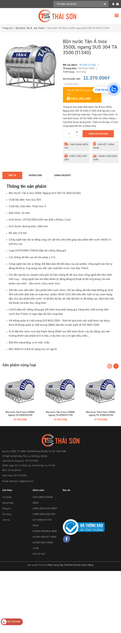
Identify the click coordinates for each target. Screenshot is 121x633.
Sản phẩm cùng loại (19, 365)
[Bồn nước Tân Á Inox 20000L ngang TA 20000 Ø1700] (60, 389)
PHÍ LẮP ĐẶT (39, 554)
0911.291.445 (80, 98)
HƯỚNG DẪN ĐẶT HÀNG (45, 537)
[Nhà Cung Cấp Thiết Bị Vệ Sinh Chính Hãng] (60, 16)
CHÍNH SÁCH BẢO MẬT (44, 514)
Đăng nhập (7, 503)
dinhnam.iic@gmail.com (21, 481)
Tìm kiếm (7, 497)
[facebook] (67, 539)
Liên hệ (6, 520)
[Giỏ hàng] (116, 4)
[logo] (60, 440)
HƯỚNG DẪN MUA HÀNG (45, 531)
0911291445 (20, 475)
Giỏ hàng (6, 514)
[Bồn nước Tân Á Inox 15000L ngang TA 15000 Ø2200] (101, 389)
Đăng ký (6, 508)
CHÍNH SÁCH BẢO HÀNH (45, 508)
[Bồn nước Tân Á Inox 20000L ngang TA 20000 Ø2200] (20, 389)
